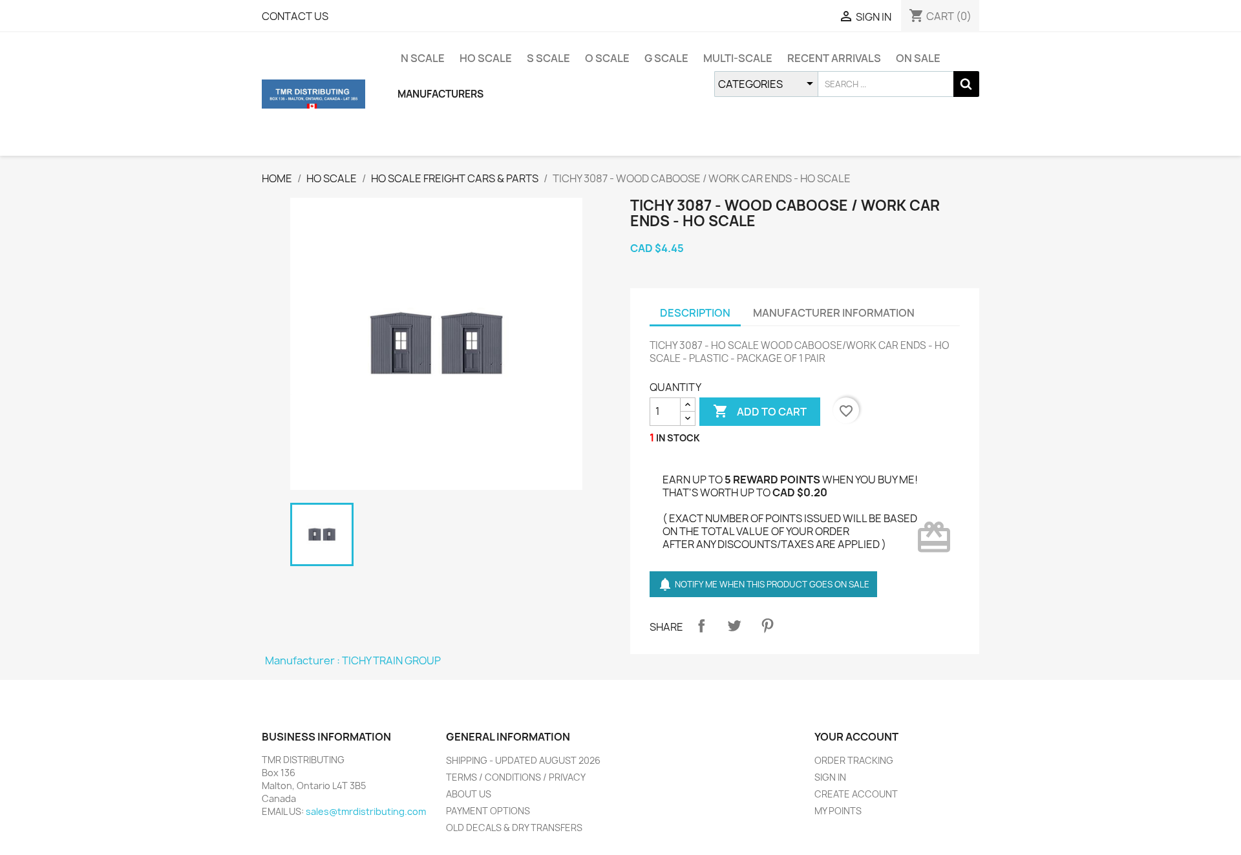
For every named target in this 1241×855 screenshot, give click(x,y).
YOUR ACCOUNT (856, 737)
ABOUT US (468, 794)
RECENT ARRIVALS (834, 58)
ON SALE (918, 58)
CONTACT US (295, 16)
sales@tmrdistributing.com (366, 811)
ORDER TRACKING (853, 760)
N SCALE (423, 58)
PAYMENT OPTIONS (488, 811)
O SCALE (607, 58)
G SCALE (666, 58)
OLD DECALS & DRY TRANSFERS (514, 827)
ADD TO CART (760, 411)
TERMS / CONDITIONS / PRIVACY (516, 777)
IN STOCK (678, 438)
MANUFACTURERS (440, 94)
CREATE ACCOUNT (856, 794)
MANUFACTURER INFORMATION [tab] (834, 313)
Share (701, 626)
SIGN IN (830, 777)
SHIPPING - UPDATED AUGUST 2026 (523, 760)
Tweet (734, 626)
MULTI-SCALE (737, 58)
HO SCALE (486, 58)
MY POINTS (838, 811)
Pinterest (767, 626)
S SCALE (548, 58)
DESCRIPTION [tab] (695, 313)
